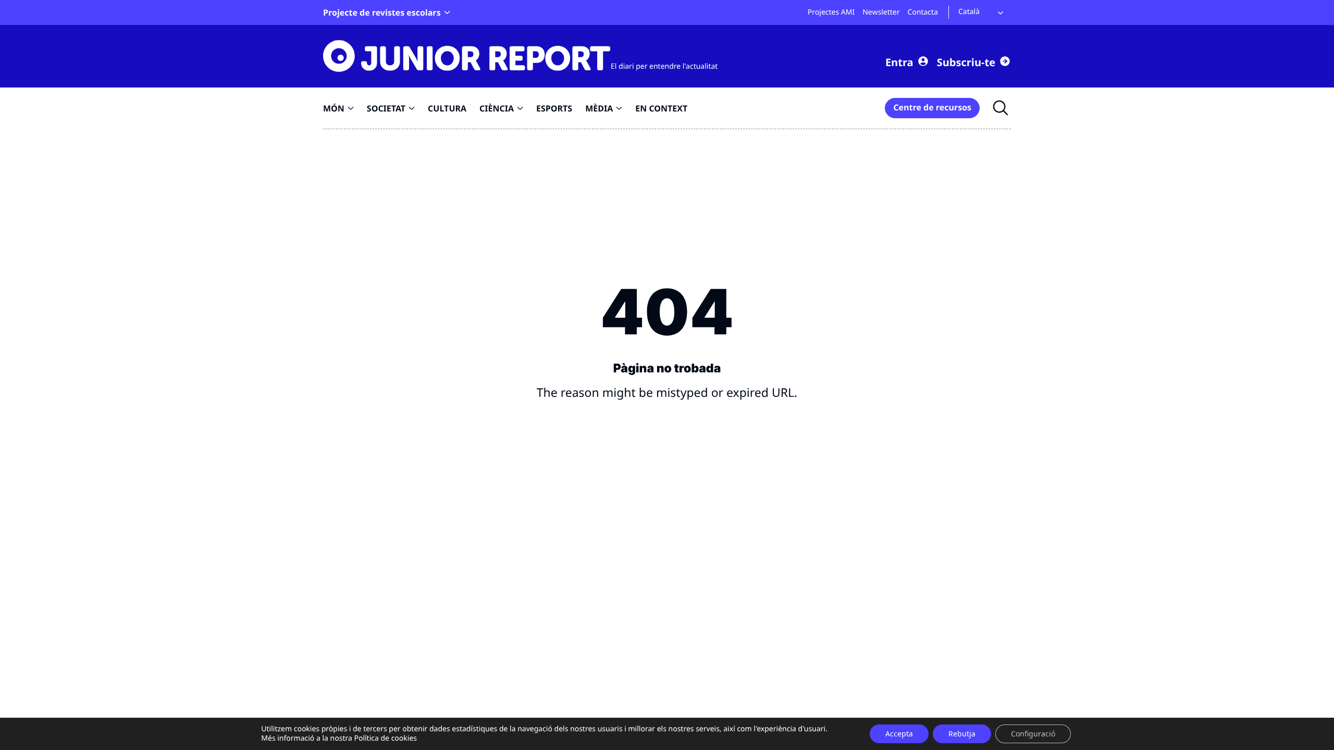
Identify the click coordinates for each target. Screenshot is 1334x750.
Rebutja (961, 734)
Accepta (899, 734)
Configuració (1033, 734)
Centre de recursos (932, 107)
